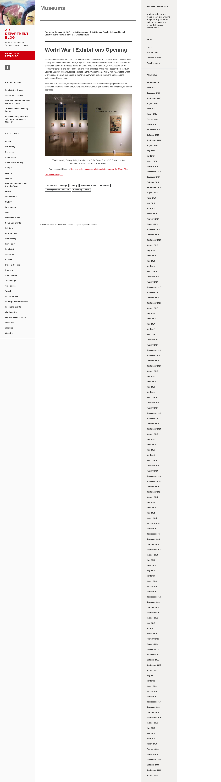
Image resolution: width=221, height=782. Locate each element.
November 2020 (153, 130)
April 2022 (151, 88)
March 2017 (152, 334)
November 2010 (153, 707)
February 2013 (153, 586)
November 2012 (153, 602)
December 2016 (154, 350)
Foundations (11, 197)
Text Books (10, 286)
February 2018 (153, 277)
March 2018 (152, 271)
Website (9, 333)
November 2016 (153, 355)
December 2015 (154, 413)
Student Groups (12, 265)
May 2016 (151, 387)
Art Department (82, 32)
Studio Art (9, 270)
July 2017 (151, 313)
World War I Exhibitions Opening (86, 50)
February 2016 (153, 403)
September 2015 (154, 429)
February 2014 (153, 523)
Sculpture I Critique (14, 95)
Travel (8, 291)
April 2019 (151, 208)
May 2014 (151, 513)
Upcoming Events (13, 307)
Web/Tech (9, 323)
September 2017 (154, 303)
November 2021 (153, 93)
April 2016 (151, 392)
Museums (104, 186)
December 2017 (154, 287)
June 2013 (151, 565)
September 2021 (154, 98)
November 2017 (153, 292)
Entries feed (152, 52)
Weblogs (9, 328)
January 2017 (152, 345)
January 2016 (152, 408)
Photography (11, 233)
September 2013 (154, 550)
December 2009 (154, 760)
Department (10, 157)
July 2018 (151, 250)
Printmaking (10, 239)
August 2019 (152, 193)
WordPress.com (90, 225)
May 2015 (151, 450)
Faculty (8, 178)
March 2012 (152, 634)
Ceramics (9, 152)
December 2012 (154, 597)
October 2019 (153, 182)
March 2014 (152, 518)
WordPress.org (153, 63)
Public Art (9, 249)
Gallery (8, 202)
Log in (149, 47)
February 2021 (153, 119)
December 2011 (153, 649)
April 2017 (151, 329)
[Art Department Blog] (17, 24)
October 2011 (153, 660)
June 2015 (151, 445)
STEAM (8, 260)
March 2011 (152, 686)
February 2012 (153, 639)
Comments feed (154, 58)
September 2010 (154, 718)
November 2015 (153, 418)
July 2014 (151, 502)
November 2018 (153, 229)
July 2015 (151, 439)
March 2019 (152, 214)
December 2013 (154, 534)
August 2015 (152, 434)
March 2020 (152, 161)
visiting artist (11, 312)
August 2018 (152, 245)
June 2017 (151, 319)
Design (8, 168)
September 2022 (154, 82)
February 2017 (153, 340)
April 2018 (151, 266)
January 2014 (152, 529)
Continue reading (54, 175)
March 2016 (152, 397)
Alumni (8, 141)
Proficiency (10, 244)
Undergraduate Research (16, 302)
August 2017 (152, 308)
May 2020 (151, 151)
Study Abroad (11, 275)
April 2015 (151, 455)
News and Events (13, 223)
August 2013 (152, 555)
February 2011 (153, 691)
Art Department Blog (17, 33)
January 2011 (152, 697)
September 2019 (154, 187)
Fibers (8, 191)
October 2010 (153, 712)
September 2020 (154, 140)
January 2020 (152, 166)
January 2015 (152, 471)
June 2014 (151, 508)
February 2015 (153, 466)
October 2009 (153, 765)
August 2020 (152, 145)
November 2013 (153, 539)
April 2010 (151, 739)
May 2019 (151, 203)
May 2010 (151, 733)
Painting (9, 228)
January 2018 (152, 282)
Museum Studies (12, 218)
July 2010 (151, 728)
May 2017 (151, 324)
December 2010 (154, 702)
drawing (8, 173)
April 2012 (151, 628)
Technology (10, 281)
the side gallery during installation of (99, 169)
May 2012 (151, 623)
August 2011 (152, 670)
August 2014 (152, 497)
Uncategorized (11, 296)
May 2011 (151, 676)
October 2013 (153, 544)
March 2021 (152, 114)
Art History (10, 147)
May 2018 (151, 261)
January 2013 (152, 592)
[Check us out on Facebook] (7, 67)
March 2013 (152, 581)
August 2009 (152, 775)
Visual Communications (15, 317)
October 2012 (153, 607)
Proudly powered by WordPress (53, 225)
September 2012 (154, 613)
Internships (10, 207)
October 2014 (153, 487)
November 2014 (153, 481)
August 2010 (152, 723)
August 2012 (152, 618)
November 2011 (153, 655)
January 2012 (152, 644)
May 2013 (151, 571)
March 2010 (152, 744)
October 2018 (153, 235)
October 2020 (153, 135)
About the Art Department (13, 54)
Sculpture (9, 254)
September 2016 (154, 366)
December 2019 (154, 172)
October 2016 (153, 361)
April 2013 (151, 576)
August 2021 (152, 103)
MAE (7, 212)
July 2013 (151, 560)
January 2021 (152, 124)
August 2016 (152, 371)
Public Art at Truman (14, 90)
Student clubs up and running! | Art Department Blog (158, 17)
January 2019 (152, 224)
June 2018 (151, 256)
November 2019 (153, 177)
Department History (14, 162)
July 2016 (151, 376)
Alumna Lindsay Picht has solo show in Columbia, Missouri (17, 119)
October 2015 (153, 424)
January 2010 (152, 754)
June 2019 (151, 198)
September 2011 (154, 665)
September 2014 (154, 492)
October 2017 (153, 298)
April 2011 (151, 681)
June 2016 (151, 382)
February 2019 (153, 219)
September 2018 (154, 240)
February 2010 (153, 749)
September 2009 (154, 770)
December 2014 (154, 476)
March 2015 (152, 460)
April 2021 (151, 109)
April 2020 (151, 156)
